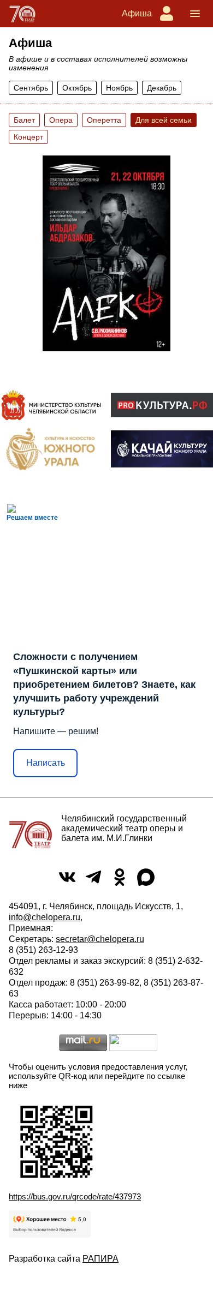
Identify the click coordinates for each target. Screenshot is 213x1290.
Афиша (137, 13)
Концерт (28, 137)
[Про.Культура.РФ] (162, 405)
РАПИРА (100, 1258)
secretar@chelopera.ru (100, 939)
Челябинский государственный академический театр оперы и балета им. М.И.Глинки (124, 828)
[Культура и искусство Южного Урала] (51, 448)
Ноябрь (119, 87)
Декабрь (161, 87)
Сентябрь (31, 87)
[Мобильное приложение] (162, 448)
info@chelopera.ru (44, 917)
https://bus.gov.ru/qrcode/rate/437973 (75, 1196)
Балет (24, 120)
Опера (61, 120)
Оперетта (104, 120)
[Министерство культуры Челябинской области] (51, 405)
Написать (45, 762)
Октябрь (77, 87)
